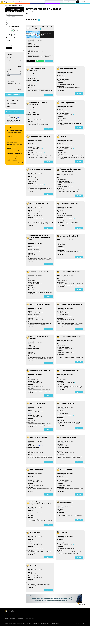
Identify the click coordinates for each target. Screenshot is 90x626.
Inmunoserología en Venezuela (11, 5)
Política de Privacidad (55, 623)
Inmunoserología (10, 118)
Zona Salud (33, 565)
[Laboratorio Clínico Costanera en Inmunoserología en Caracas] (58, 272)
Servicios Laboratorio (67, 502)
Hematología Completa (11, 83)
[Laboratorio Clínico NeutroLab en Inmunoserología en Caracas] (28, 370)
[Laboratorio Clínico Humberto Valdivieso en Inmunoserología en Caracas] (28, 337)
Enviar (9, 48)
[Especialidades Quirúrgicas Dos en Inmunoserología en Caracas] (28, 169)
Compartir (31, 14)
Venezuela (17, 117)
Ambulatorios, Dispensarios (13, 98)
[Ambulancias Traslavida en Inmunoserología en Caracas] (58, 68)
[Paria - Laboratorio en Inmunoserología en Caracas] (28, 469)
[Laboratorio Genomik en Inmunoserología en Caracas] (58, 403)
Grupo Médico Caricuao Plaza (70, 203)
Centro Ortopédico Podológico (39, 137)
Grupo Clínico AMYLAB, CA (38, 203)
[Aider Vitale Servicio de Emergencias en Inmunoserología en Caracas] (28, 69)
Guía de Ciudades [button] (16, 2)
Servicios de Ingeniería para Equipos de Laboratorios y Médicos (41, 503)
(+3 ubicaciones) (39, 445)
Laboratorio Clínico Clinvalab (39, 272)
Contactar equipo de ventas (10, 618)
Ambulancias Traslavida (68, 69)
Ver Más (8, 106)
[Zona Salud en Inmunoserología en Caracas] (28, 565)
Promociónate (20, 618)
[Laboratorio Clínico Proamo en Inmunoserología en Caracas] (58, 370)
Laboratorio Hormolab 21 (38, 437)
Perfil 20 (9, 85)
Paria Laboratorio (66, 470)
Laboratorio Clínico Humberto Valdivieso (39, 337)
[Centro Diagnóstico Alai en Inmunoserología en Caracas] (58, 102)
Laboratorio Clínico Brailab (69, 236)
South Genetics (34, 532)
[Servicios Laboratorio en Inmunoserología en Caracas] (58, 502)
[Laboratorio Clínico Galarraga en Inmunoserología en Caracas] (28, 304)
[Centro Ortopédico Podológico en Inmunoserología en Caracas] (28, 136)
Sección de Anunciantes (29, 618)
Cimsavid (63, 137)
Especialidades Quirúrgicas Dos (40, 169)
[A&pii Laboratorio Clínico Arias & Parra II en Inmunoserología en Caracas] (28, 28)
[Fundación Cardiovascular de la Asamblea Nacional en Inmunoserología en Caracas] (58, 170)
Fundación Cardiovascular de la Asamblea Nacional (70, 170)
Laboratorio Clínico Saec (37, 403)
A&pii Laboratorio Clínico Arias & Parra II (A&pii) (40, 28)
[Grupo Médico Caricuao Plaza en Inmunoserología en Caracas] (58, 203)
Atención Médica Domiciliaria (13, 100)
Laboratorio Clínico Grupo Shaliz (71, 304)
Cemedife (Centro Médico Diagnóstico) (38, 103)
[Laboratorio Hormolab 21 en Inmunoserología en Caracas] (28, 437)
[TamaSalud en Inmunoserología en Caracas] (58, 532)
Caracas (8, 71)
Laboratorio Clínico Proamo (69, 371)
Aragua (8, 75)
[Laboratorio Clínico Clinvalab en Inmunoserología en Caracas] (28, 272)
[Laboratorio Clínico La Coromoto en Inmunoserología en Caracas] (58, 336)
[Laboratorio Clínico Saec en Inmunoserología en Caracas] (28, 403)
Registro (87, 1)
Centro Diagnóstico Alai (68, 103)
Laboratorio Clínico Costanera (70, 272)
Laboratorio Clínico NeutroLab (39, 371)
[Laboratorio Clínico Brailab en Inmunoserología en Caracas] (58, 236)
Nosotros (7, 615)
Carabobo (9, 73)
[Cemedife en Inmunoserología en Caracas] (28, 103)
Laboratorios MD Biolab (68, 437)
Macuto (8, 60)
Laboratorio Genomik (67, 403)
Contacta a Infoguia (24, 615)
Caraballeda (9, 63)
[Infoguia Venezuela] (5, 2)
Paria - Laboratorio (36, 470)
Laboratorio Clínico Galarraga (39, 304)
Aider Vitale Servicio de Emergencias (37, 69)
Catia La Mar (9, 62)
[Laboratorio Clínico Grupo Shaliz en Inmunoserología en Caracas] (58, 304)
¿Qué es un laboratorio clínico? (14, 130)
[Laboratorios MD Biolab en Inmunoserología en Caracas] (58, 437)
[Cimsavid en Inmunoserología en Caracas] (58, 136)
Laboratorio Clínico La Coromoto (71, 337)
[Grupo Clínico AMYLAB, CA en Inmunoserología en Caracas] (28, 203)
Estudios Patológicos (12, 103)
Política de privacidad (13, 44)
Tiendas (39, 2)
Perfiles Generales (10, 87)
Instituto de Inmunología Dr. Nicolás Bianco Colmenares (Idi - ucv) (40, 237)
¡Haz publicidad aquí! (29, 2)
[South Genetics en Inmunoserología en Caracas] (28, 532)
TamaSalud (64, 532)
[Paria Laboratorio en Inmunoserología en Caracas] (58, 469)
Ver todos (19, 66)
